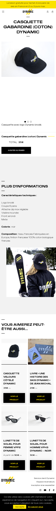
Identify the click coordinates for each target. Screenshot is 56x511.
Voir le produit (14, 398)
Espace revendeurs (46, 482)
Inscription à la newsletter (43, 485)
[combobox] (14, 161)
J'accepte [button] (19, 507)
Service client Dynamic (44, 478)
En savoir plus (35, 506)
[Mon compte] (48, 12)
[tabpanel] (28, 59)
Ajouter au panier (16, 150)
